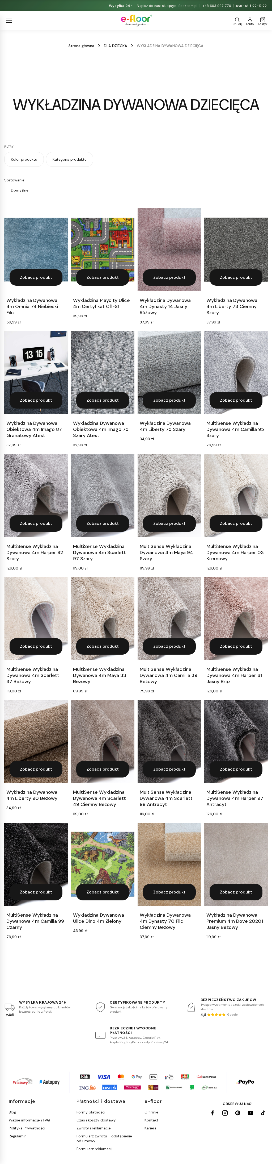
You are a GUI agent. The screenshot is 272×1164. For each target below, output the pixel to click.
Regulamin (18, 1136)
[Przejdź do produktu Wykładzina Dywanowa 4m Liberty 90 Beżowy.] (36, 741)
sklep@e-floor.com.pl (180, 6)
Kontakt (151, 1120)
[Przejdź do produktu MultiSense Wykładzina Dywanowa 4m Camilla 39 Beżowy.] (169, 618)
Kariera (150, 1128)
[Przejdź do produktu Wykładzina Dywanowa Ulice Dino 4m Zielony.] (102, 864)
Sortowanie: (14, 180)
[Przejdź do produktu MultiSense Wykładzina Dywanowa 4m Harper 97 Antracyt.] (236, 741)
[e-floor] (136, 20)
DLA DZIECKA (115, 45)
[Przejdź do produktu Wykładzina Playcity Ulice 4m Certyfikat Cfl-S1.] (102, 249)
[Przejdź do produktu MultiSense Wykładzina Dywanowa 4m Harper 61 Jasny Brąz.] (236, 618)
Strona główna (81, 45)
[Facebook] (212, 1113)
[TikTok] (263, 1113)
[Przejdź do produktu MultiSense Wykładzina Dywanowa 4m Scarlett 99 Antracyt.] (169, 741)
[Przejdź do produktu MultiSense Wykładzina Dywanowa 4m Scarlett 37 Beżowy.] (36, 618)
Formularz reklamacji (94, 1148)
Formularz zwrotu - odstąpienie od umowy (104, 1138)
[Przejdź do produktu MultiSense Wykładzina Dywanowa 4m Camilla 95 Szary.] (236, 372)
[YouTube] (250, 1113)
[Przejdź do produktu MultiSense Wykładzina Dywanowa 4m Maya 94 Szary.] (169, 495)
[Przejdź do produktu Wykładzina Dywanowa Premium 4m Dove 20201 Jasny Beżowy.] (236, 864)
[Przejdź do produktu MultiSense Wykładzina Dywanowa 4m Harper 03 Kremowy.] (236, 495)
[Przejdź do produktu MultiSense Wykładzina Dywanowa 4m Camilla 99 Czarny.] (36, 864)
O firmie (151, 1112)
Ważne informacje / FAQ (29, 1120)
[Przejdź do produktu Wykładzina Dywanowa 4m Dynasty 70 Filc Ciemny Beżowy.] (169, 864)
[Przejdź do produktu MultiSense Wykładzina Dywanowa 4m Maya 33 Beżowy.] (102, 618)
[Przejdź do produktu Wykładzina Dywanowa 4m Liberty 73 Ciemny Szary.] (236, 249)
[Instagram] (225, 1113)
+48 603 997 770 (216, 6)
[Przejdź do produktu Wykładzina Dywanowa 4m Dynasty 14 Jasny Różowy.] (169, 249)
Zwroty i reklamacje (93, 1128)
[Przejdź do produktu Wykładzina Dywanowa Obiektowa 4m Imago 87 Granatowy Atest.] (36, 372)
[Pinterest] (237, 1113)
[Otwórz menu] (9, 21)
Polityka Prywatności (27, 1128)
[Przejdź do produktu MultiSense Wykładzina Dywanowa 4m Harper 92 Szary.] (36, 495)
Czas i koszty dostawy (96, 1120)
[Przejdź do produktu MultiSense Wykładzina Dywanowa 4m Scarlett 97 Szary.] (102, 495)
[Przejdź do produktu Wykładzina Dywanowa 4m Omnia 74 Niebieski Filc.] (36, 249)
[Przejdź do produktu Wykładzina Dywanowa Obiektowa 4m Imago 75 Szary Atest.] (102, 372)
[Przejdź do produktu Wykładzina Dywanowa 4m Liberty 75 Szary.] (169, 372)
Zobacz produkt (36, 277)
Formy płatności (90, 1112)
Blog (12, 1112)
